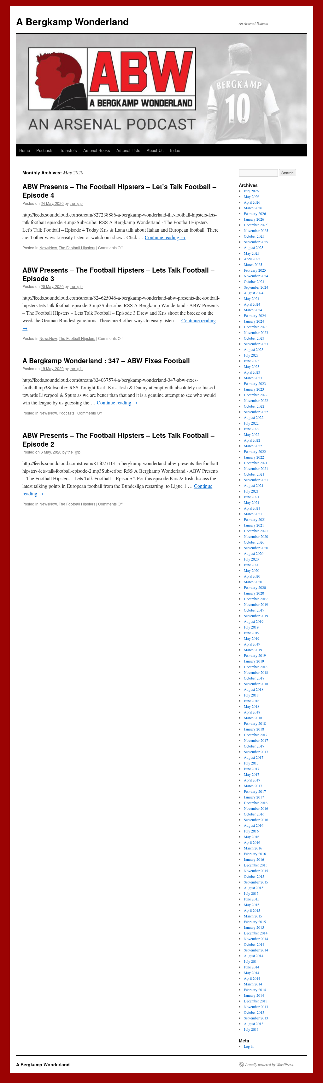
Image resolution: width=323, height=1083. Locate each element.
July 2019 (251, 626)
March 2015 (253, 915)
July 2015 (251, 893)
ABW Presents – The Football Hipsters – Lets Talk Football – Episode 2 (118, 439)
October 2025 (254, 236)
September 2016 (256, 819)
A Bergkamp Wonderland (72, 21)
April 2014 (252, 978)
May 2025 (251, 253)
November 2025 (256, 230)
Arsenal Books (96, 150)
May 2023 (251, 366)
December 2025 (255, 224)
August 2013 (253, 1023)
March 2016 (253, 847)
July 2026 (251, 190)
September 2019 (256, 615)
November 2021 (256, 468)
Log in (249, 1046)
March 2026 (253, 207)
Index (175, 150)
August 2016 (253, 825)
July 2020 (251, 558)
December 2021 (255, 462)
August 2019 (253, 621)
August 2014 (253, 955)
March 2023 (253, 377)
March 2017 (253, 785)
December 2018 (255, 666)
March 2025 (253, 264)
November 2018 (256, 672)
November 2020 (256, 536)
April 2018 (252, 711)
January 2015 (254, 927)
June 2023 (251, 360)
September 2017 (256, 751)
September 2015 (256, 881)
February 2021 (255, 519)
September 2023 (256, 343)
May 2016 (251, 836)
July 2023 (251, 355)
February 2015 (255, 921)
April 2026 (252, 202)
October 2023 (254, 338)
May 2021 (251, 502)
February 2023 (255, 383)
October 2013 (254, 1012)
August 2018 (253, 689)
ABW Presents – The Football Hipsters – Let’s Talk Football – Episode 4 (119, 191)
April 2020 (252, 575)
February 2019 (255, 655)
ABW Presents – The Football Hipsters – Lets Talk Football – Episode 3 (118, 274)
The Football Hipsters (77, 247)
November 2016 (256, 808)
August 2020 (253, 553)
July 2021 (251, 491)
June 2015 (251, 898)
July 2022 (251, 423)
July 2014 (251, 961)
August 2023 (253, 349)
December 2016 (255, 802)
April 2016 (252, 842)
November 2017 (256, 740)
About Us (155, 150)
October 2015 (254, 876)
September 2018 (256, 683)
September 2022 (256, 411)
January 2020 (254, 592)
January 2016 (254, 859)
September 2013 (256, 1017)
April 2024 (252, 304)
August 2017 (253, 757)
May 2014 (251, 972)
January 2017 (254, 796)
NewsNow (48, 247)
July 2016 (251, 830)
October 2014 (254, 944)
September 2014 (256, 949)
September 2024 (256, 287)
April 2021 (252, 507)
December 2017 (255, 734)
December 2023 (255, 326)
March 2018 (253, 717)
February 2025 (255, 270)
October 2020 (254, 541)
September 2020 (256, 547)
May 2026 (251, 196)
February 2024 (255, 315)
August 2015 (253, 887)
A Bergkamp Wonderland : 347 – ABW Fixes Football (106, 360)
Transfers (68, 150)
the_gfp (76, 203)
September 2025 (256, 241)
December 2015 (255, 864)
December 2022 (255, 394)
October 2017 (254, 745)
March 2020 (253, 581)
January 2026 (254, 219)
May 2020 (251, 570)
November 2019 (256, 604)
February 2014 (255, 989)
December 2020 (255, 530)
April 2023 (252, 372)
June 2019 (251, 632)
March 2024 (253, 309)
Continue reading (165, 237)
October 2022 (254, 406)
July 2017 (251, 762)
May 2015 (251, 904)
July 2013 (251, 1029)
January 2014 (254, 995)
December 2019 (255, 598)
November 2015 (256, 870)
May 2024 (251, 298)
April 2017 (252, 779)
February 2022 (255, 451)
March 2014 (253, 983)
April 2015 (252, 910)
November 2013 (256, 1006)
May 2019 (251, 638)
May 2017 (251, 774)
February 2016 (255, 853)
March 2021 (253, 513)
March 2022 (253, 445)
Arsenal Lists (128, 150)
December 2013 (255, 1000)
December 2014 (255, 932)
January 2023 (254, 389)
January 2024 (254, 321)
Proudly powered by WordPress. (269, 1064)
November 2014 (256, 938)
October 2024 (254, 281)
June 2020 (251, 564)
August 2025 (253, 247)
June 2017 (251, 768)
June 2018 (251, 700)
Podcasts (45, 150)
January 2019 (254, 660)
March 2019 (253, 649)
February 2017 (255, 791)
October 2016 (254, 813)
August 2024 (253, 292)
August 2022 (253, 417)
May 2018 (251, 706)
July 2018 (251, 694)
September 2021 (256, 479)
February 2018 (255, 723)
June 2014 (251, 966)
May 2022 (251, 434)
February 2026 (255, 213)
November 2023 (256, 332)
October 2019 (254, 609)
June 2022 (251, 428)
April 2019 (252, 643)
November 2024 (256, 275)
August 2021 (253, 485)
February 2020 (255, 587)
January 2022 (254, 457)
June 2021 (251, 496)
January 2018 (254, 728)
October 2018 (254, 677)
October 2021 (254, 474)
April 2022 (252, 440)
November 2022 (256, 400)
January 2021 (254, 524)
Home (24, 150)
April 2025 (252, 258)
